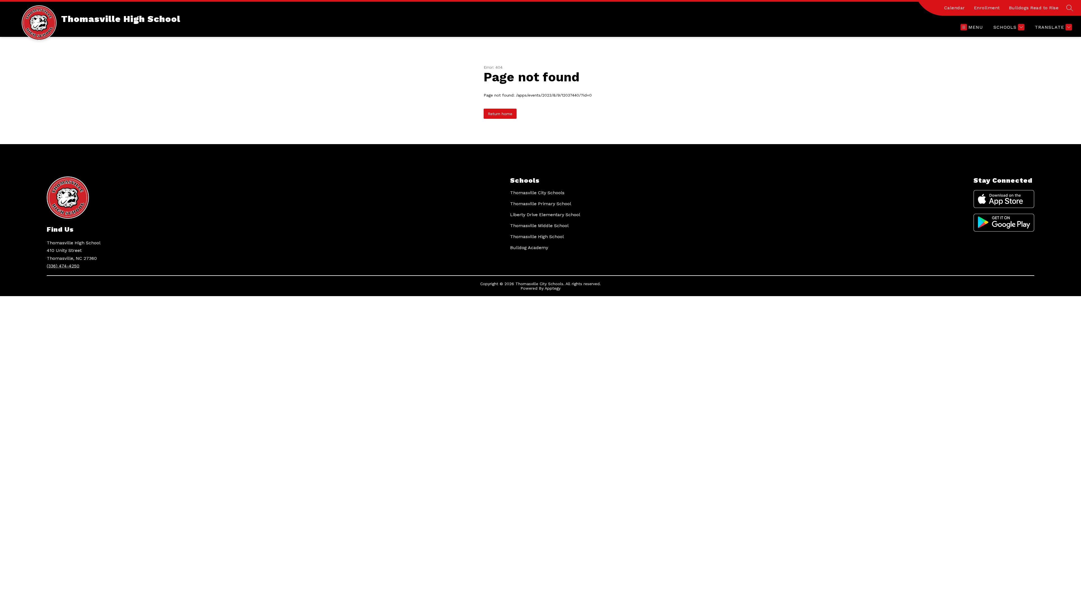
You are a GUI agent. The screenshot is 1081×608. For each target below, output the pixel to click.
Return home (500, 113)
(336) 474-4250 (63, 266)
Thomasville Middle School (539, 225)
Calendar (954, 7)
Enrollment (987, 7)
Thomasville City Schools (537, 192)
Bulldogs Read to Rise (1034, 7)
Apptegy (552, 288)
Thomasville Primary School (540, 203)
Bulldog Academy (529, 247)
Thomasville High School (537, 236)
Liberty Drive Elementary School (545, 214)
